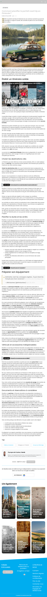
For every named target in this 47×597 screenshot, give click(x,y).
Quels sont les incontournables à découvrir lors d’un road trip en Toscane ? (38, 546)
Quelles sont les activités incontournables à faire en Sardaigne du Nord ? (23, 510)
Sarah (15, 16)
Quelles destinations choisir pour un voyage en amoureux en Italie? (23, 545)
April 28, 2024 (30, 282)
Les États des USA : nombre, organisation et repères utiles (8, 546)
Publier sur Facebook (8, 445)
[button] (42, 2)
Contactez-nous (38, 584)
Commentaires (30, 461)
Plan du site (36, 581)
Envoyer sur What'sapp (38, 445)
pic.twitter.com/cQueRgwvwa (34, 279)
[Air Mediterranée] (6, 2)
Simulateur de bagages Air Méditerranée (37, 588)
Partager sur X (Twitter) (23, 445)
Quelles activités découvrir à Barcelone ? (7, 512)
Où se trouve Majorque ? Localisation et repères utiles (38, 512)
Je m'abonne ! (18, 475)
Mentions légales (38, 573)
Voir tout (8, 572)
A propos (35, 570)
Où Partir (5, 7)
